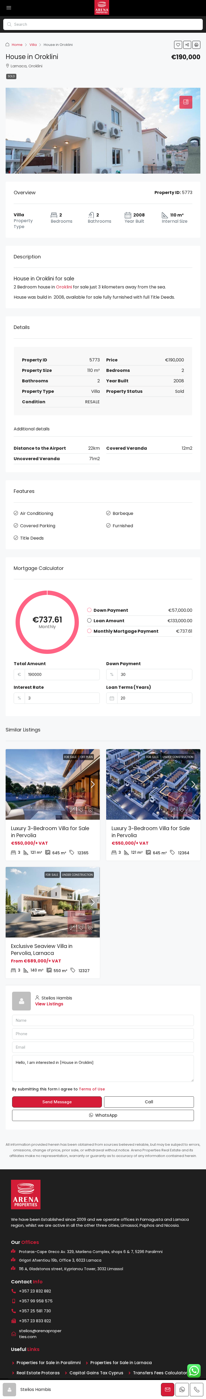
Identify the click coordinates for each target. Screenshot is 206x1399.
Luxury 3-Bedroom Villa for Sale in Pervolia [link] (50, 832)
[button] (178, 45)
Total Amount (30, 664)
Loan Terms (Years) (128, 687)
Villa (33, 44)
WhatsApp (105, 1115)
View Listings (49, 1004)
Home (17, 44)
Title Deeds (32, 538)
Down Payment (123, 664)
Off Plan (86, 757)
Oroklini (64, 287)
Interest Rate (29, 687)
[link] (53, 784)
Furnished (123, 526)
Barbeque (123, 513)
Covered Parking (37, 526)
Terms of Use (92, 1089)
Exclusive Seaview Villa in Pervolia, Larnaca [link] (41, 950)
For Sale (70, 757)
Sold (11, 76)
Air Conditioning (36, 513)
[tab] (185, 102)
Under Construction (178, 757)
